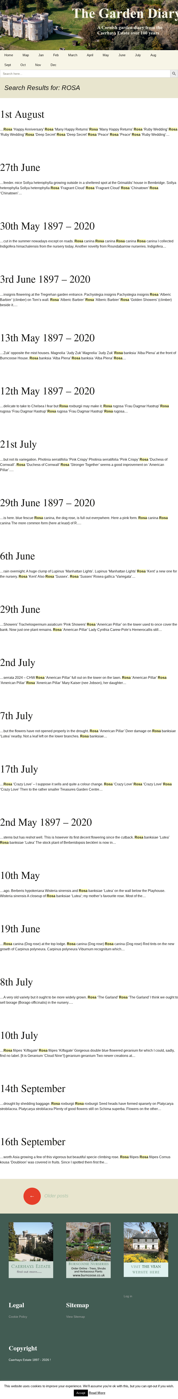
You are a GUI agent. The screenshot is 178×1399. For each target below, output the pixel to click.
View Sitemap (75, 1316)
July (138, 55)
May (106, 55)
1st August (22, 114)
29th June (20, 609)
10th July (19, 1035)
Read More (97, 1393)
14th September (32, 1088)
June (122, 55)
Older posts (48, 1196)
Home (8, 55)
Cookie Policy (18, 1316)
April (90, 55)
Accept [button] (80, 1393)
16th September (32, 1141)
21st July (18, 443)
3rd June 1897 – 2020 (45, 278)
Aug (153, 55)
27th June (20, 167)
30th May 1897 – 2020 (47, 225)
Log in (128, 1296)
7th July (16, 715)
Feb (56, 55)
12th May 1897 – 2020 (47, 390)
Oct (23, 65)
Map (26, 55)
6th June (17, 555)
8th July (16, 981)
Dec (53, 65)
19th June (20, 928)
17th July (19, 768)
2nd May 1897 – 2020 (46, 822)
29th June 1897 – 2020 (47, 502)
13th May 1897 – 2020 (47, 337)
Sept (7, 65)
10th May (20, 875)
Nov (38, 65)
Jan (41, 55)
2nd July (17, 662)
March (72, 55)
